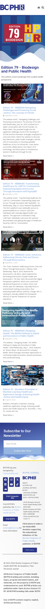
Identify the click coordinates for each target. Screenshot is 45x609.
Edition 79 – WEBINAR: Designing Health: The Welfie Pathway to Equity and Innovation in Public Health (21, 333)
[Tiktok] (17, 484)
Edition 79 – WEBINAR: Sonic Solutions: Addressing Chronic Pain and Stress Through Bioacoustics (22, 257)
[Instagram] (11, 479)
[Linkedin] (5, 484)
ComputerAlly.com (10, 473)
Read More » (8, 156)
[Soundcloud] (5, 489)
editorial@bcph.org (11, 528)
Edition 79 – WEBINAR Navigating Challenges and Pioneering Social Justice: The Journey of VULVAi (19, 110)
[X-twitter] (17, 479)
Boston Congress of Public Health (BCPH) (12, 510)
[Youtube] (11, 484)
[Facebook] (5, 479)
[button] (39, 7)
